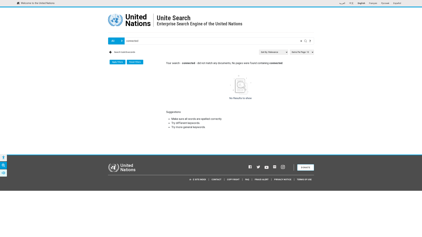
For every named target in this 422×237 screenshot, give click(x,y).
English (361, 3)
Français (373, 3)
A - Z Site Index (197, 179)
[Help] (310, 41)
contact (216, 179)
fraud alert (262, 179)
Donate (305, 167)
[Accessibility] (3, 157)
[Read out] (3, 173)
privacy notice (282, 179)
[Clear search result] (301, 41)
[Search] (305, 41)
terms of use (304, 179)
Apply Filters (117, 62)
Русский (385, 3)
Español (397, 3)
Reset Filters (135, 62)
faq (247, 179)
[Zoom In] (3, 165)
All (112, 40)
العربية (342, 3)
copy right (233, 179)
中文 (351, 3)
